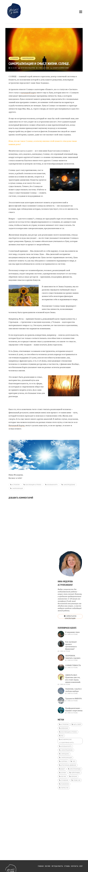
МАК (62, 736)
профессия (76, 780)
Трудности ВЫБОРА (73, 698)
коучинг (63, 773)
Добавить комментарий (60, 68)
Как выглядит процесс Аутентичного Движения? (71, 645)
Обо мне (47, 866)
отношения (64, 780)
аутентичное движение (68, 765)
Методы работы (57, 866)
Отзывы (67, 866)
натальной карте (28, 92)
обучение (74, 776)
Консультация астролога (33, 485)
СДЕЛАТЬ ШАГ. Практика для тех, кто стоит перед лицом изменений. (73, 678)
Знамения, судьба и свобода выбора (73, 690)
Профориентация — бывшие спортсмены (73, 709)
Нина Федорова (30, 68)
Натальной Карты (17, 425)
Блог (81, 866)
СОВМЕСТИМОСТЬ (73, 665)
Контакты (74, 866)
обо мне (63, 776)
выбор (63, 769)
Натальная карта (52, 485)
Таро (73, 761)
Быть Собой (77, 724)
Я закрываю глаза (72, 632)
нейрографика (75, 773)
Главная (41, 866)
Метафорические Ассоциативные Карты (66, 741)
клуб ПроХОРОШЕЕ (75, 769)
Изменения (64, 728)
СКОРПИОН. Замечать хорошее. (73, 656)
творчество (64, 788)
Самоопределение (28, 58)
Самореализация (17, 488)
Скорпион (64, 761)
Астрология (14, 58)
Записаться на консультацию (71, 617)
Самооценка (65, 754)
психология (65, 784)
